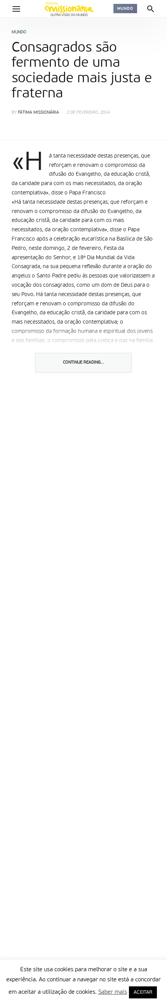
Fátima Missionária (38, 113)
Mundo (125, 8)
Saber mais (112, 992)
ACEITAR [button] (143, 992)
